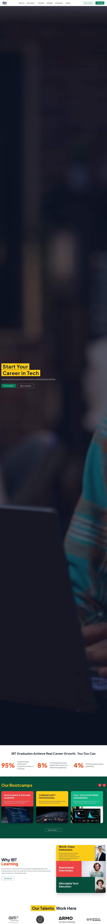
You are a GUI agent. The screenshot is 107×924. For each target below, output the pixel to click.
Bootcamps (30, 3)
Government (59, 3)
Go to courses (8, 386)
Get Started (8, 878)
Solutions (41, 3)
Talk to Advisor (88, 3)
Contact (67, 3)
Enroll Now (100, 3)
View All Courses (52, 830)
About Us (21, 3)
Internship (50, 3)
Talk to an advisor (25, 386)
